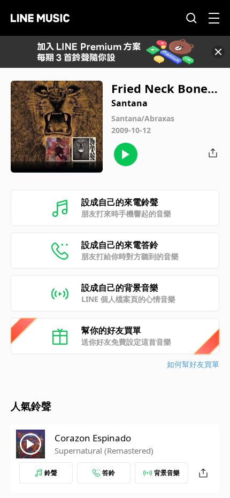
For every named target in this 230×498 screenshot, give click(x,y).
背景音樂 (167, 472)
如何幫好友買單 (193, 364)
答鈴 (108, 472)
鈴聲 (50, 472)
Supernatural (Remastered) (104, 450)
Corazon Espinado (93, 438)
